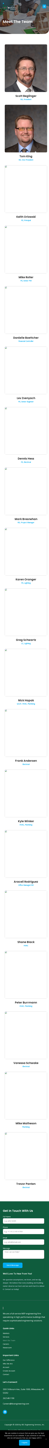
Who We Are (8, 1363)
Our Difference (9, 1360)
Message (6, 1248)
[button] (44, 6)
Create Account (9, 1371)
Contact (6, 1374)
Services (6, 1337)
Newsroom (7, 1347)
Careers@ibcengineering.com (16, 1403)
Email (5, 1237)
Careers (6, 1344)
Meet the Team (9, 1340)
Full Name (7, 1216)
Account (6, 1367)
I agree (24, 1443)
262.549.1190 (8, 1398)
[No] (46, 1439)
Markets (6, 1333)
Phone (5, 1227)
